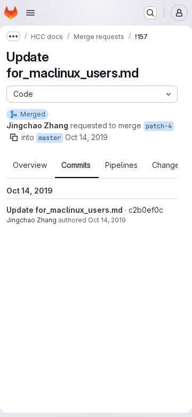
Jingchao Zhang (31, 220)
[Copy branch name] (13, 137)
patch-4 (159, 126)
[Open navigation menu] (30, 12)
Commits (76, 165)
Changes (167, 165)
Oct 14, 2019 (86, 137)
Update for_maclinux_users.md (64, 209)
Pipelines (121, 165)
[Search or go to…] (150, 12)
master (49, 138)
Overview (30, 165)
